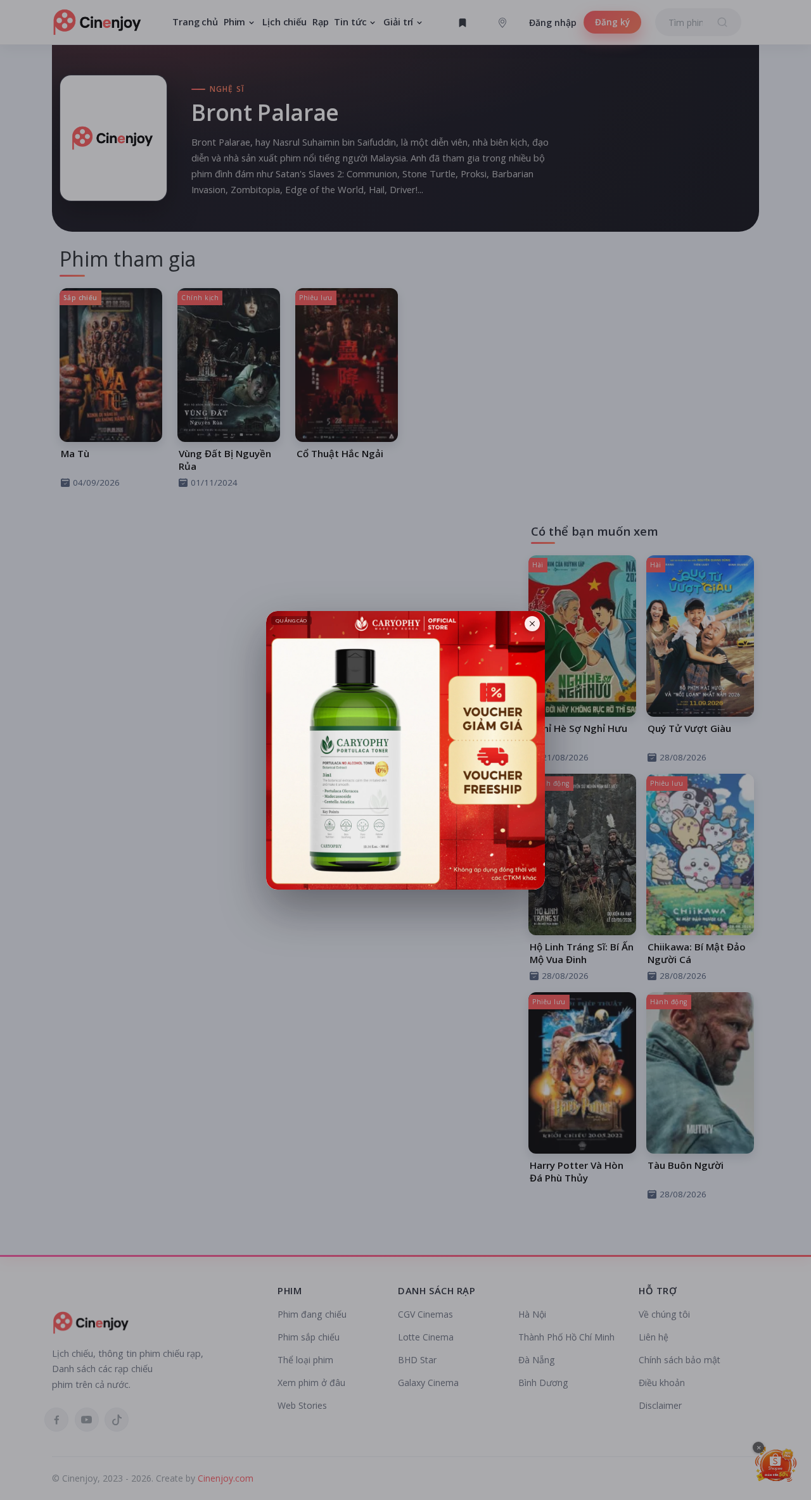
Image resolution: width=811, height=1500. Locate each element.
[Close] (532, 623)
